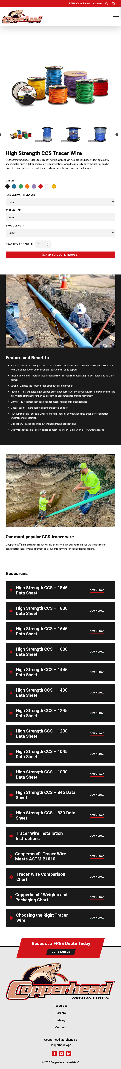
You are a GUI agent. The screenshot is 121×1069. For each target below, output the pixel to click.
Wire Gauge (13, 210)
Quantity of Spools (19, 244)
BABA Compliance (79, 3)
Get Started (61, 951)
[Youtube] (61, 1053)
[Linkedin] (68, 1053)
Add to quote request (62, 254)
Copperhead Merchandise (60, 1039)
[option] (60, 86)
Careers (60, 1013)
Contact (98, 3)
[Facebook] (54, 1053)
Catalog (60, 1020)
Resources (60, 1005)
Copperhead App (60, 1045)
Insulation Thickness (21, 195)
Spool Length (15, 225)
